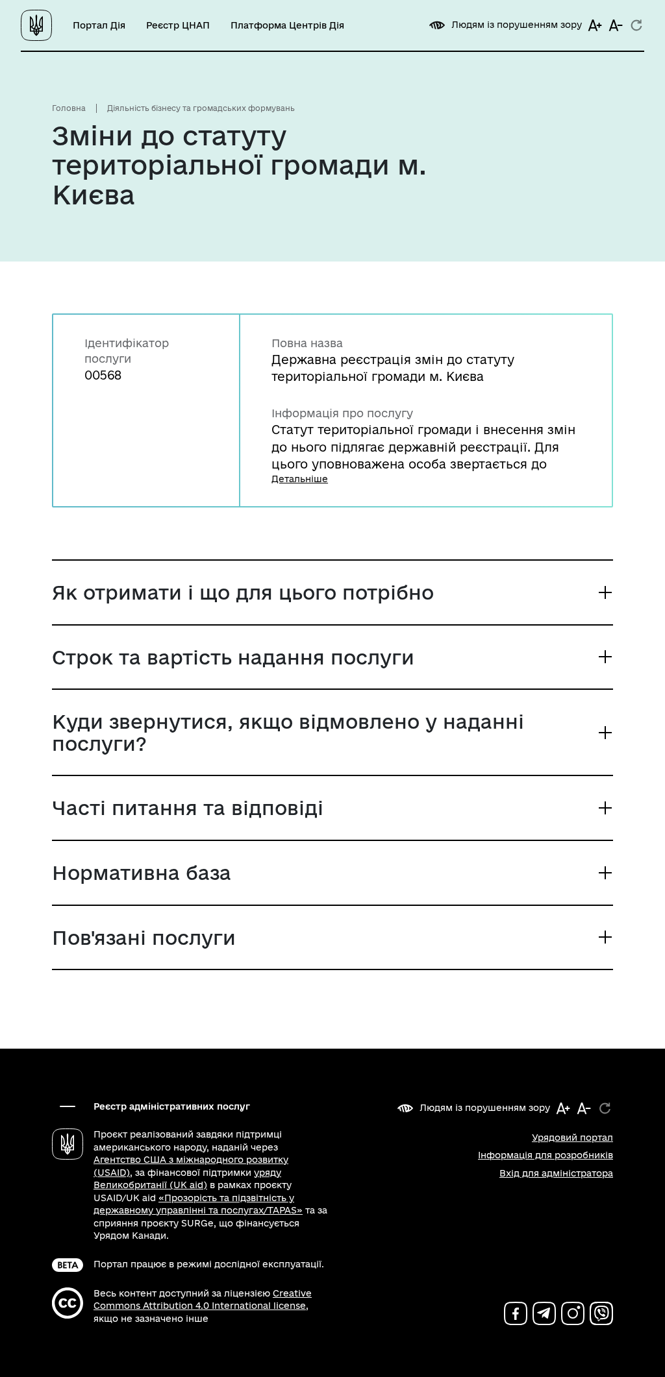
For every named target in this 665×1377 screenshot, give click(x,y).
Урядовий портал (572, 1137)
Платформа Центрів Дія (287, 25)
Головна (69, 108)
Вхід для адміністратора (556, 1173)
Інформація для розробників (545, 1155)
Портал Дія (99, 25)
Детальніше (299, 479)
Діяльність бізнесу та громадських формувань (201, 108)
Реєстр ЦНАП (178, 25)
